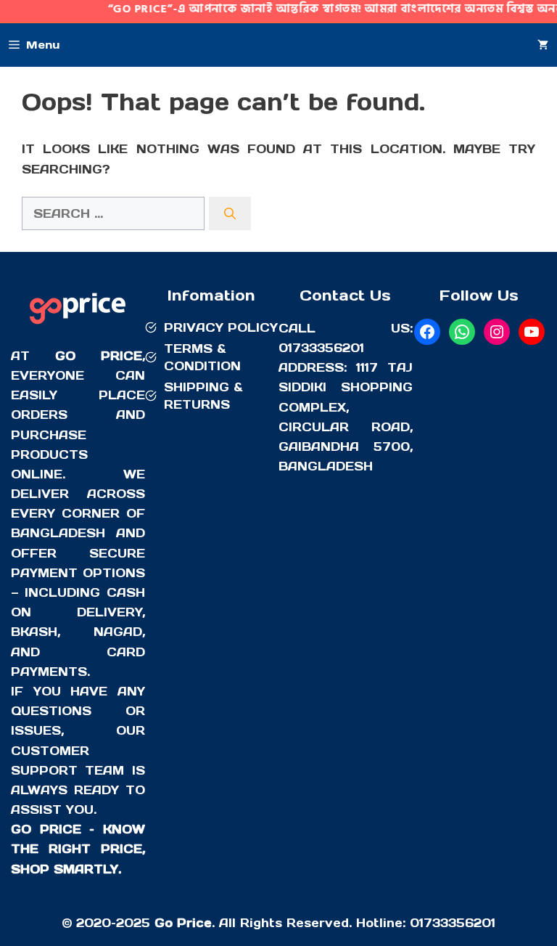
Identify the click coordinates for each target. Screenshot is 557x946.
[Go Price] (78, 326)
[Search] (230, 213)
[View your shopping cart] (543, 45)
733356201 (459, 923)
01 (417, 923)
